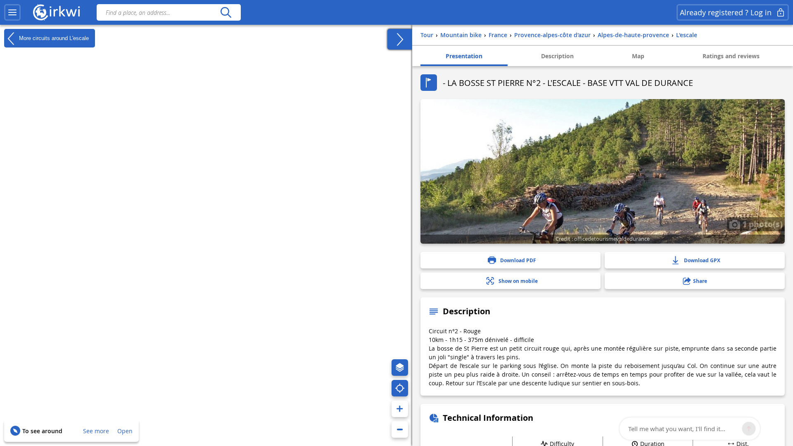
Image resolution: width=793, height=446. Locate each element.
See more (96, 431)
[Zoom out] (400, 429)
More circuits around (53, 38)
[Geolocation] (400, 388)
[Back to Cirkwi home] (56, 12)
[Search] (226, 12)
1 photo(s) (761, 224)
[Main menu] (12, 12)
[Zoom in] (400, 409)
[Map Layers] (400, 367)
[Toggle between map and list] (399, 39)
